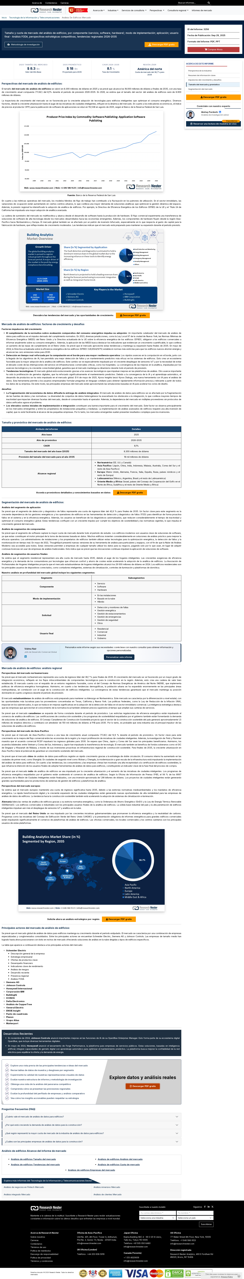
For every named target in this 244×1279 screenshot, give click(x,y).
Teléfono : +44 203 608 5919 (90, 1254)
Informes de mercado (202, 10)
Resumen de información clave (201, 75)
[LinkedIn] (25, 656)
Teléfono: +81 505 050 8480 (137, 1243)
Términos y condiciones (41, 1261)
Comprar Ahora (214, 49)
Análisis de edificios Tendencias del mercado (35, 1164)
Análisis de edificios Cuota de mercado (119, 1164)
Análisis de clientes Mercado (108, 1194)
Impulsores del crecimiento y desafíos (204, 80)
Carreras (65, 3)
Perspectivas (156, 10)
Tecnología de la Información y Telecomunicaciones (34, 17)
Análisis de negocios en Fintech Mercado (24, 1187)
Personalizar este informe (119, 657)
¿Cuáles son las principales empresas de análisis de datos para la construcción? (44, 1141)
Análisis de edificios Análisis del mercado (120, 1159)
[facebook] (205, 1207)
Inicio (4, 17)
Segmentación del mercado (200, 89)
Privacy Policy (227, 1277)
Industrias (112, 10)
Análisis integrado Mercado (17, 1194)
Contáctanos (36, 1244)
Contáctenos (51, 3)
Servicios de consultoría (133, 10)
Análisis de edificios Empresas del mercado (91, 1170)
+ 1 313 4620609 (131, 1257)
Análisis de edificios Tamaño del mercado (33, 1159)
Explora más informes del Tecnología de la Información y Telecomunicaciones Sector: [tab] (48, 1180)
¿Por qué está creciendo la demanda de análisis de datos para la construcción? (43, 1125)
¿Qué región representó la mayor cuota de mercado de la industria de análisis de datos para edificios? (54, 1133)
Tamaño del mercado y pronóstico (204, 84)
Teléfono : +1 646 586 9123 (183, 1240)
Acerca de (37, 3)
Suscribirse (206, 1224)
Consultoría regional (177, 10)
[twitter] (212, 1207)
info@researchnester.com (89, 1243)
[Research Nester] (46, 10)
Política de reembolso (40, 1251)
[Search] (209, 3)
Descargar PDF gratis (163, 44)
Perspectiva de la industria (200, 71)
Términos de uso (38, 1247)
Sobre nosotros (37, 1237)
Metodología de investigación (25, 44)
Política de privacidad (40, 1257)
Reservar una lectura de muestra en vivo (215, 123)
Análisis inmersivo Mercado (107, 1187)
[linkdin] (209, 1207)
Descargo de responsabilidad (44, 1254)
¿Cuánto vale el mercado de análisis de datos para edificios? (34, 1116)
